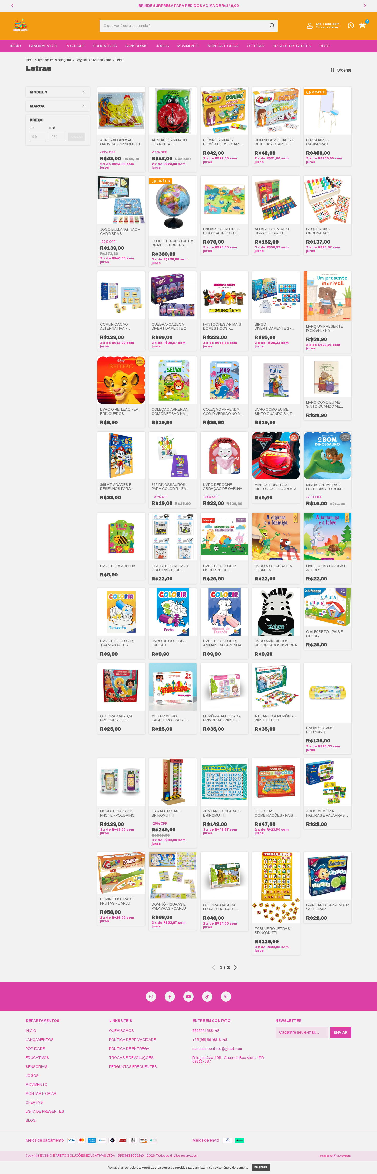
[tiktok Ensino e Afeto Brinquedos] (207, 996)
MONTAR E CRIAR (223, 46)
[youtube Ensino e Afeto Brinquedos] (188, 996)
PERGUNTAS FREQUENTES (133, 1067)
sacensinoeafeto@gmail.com (217, 1049)
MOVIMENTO (188, 46)
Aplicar (77, 136)
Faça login (331, 24)
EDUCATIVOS (105, 46)
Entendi (260, 1167)
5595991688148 (205, 1031)
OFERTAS (255, 46)
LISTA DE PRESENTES (292, 46)
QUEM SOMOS (121, 1031)
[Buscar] (271, 25)
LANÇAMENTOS (43, 46)
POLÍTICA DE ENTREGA (129, 1049)
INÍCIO (15, 46)
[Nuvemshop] (335, 1156)
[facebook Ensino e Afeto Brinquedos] (170, 996)
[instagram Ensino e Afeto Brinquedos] (151, 996)
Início (29, 60)
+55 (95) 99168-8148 (209, 1040)
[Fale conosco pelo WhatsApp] (350, 26)
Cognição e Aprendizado (93, 60)
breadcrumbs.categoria (54, 60)
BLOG (325, 46)
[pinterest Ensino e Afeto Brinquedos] (226, 996)
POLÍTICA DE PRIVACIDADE (132, 1040)
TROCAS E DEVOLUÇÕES (131, 1058)
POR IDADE (75, 46)
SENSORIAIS (136, 46)
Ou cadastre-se (327, 27)
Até (52, 128)
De (32, 128)
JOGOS (162, 46)
